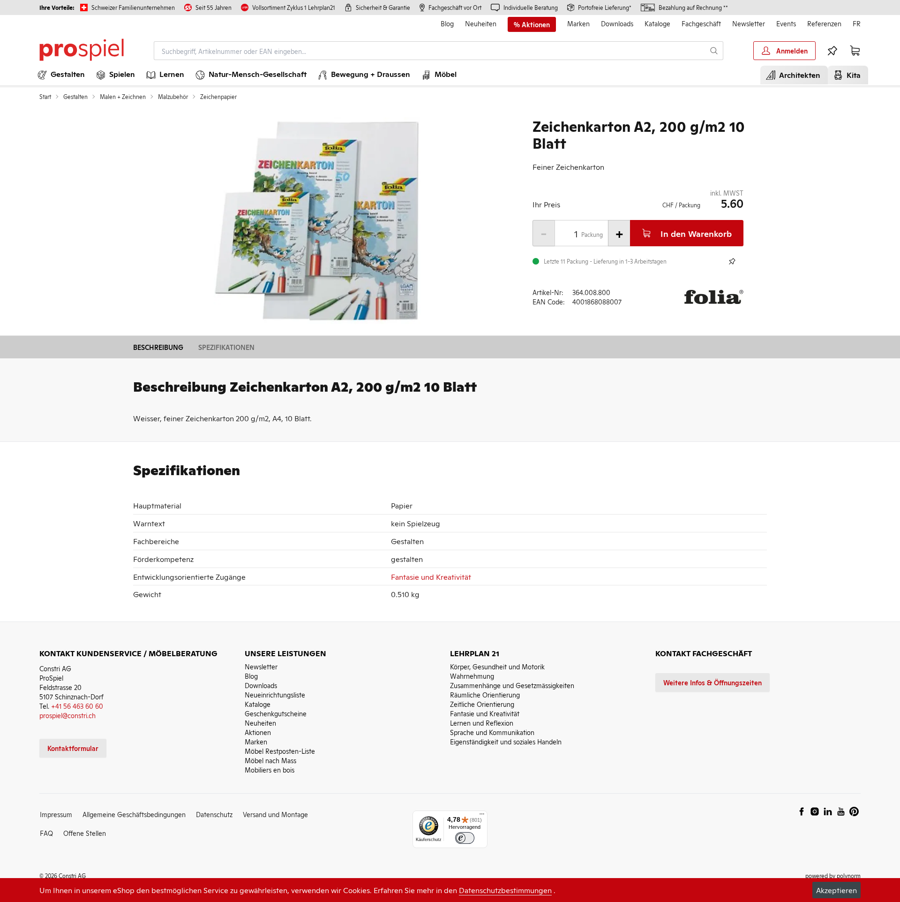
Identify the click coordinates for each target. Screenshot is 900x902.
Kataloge (657, 23)
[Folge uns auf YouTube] (841, 811)
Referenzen (824, 23)
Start (45, 96)
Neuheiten (480, 23)
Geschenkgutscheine (276, 713)
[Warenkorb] (855, 50)
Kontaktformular (72, 747)
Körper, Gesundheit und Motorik (497, 666)
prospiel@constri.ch (67, 715)
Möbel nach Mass (270, 760)
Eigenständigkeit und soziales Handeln (506, 741)
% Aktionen (532, 24)
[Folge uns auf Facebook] (801, 811)
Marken (578, 23)
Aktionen (258, 732)
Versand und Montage (275, 814)
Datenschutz (214, 814)
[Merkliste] (832, 50)
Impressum (56, 814)
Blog (447, 23)
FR (857, 23)
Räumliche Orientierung (485, 694)
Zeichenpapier (218, 96)
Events (786, 23)
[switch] (464, 838)
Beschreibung (158, 346)
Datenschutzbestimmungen (505, 890)
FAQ (46, 832)
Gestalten (75, 96)
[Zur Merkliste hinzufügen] (732, 261)
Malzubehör (173, 96)
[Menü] (482, 816)
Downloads (617, 23)
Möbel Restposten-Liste (280, 750)
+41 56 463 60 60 (77, 705)
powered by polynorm (833, 875)
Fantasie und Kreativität (431, 576)
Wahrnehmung (472, 675)
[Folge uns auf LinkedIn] (827, 811)
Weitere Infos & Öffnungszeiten (712, 682)
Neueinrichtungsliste (275, 694)
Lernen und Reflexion (481, 722)
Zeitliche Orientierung (482, 703)
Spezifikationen (226, 346)
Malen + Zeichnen (123, 96)
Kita (852, 74)
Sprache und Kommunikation (492, 732)
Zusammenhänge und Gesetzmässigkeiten (512, 685)
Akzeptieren (836, 890)
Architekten (798, 74)
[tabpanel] (317, 220)
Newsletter (748, 23)
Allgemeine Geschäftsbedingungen (134, 814)
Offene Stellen (84, 832)
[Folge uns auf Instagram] (814, 811)
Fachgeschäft (701, 23)
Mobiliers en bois (269, 769)
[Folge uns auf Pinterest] (854, 811)
